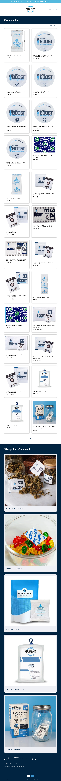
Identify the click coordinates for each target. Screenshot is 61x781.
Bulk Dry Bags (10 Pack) (39, 391)
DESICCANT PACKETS (14, 629)
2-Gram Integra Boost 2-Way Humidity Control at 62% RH (16, 231)
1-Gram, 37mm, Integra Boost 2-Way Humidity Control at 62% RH (16, 91)
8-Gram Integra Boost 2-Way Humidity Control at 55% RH (43, 357)
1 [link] (26, 438)
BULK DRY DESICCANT (14, 689)
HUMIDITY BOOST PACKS (15, 509)
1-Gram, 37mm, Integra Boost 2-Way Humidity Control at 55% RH (43, 56)
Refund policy (27, 779)
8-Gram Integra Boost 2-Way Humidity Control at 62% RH (16, 391)
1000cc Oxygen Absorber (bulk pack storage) (43, 156)
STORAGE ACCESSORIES (15, 750)
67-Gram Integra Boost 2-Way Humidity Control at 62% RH (16, 354)
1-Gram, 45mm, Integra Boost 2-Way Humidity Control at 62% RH (16, 127)
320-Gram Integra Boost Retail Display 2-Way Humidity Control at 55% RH (43, 226)
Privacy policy (35, 779)
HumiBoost (10, 779)
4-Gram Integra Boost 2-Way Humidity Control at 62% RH (16, 296)
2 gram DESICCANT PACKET (13, 198)
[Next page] (34, 438)
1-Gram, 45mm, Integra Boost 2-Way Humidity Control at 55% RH (43, 91)
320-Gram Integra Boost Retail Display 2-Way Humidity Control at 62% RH (16, 259)
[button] (3, 9)
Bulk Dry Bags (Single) (12, 425)
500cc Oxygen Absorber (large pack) (16, 325)
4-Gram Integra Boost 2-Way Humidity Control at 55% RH (43, 262)
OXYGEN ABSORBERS (14, 569)
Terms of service (43, 779)
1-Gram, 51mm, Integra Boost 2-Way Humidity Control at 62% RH (15, 163)
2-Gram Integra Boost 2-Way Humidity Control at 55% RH (43, 194)
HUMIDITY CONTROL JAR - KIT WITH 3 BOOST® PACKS (44, 427)
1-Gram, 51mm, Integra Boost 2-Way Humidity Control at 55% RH (43, 127)
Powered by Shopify (17, 779)
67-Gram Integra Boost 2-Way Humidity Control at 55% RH (44, 326)
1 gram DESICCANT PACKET (13, 55)
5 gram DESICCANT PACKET (41, 297)
